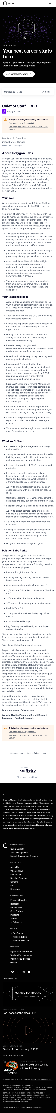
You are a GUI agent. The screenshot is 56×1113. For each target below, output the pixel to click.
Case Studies (16, 911)
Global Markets (17, 849)
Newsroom (15, 889)
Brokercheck (29, 828)
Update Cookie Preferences (41, 1080)
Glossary (14, 962)
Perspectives (16, 907)
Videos (13, 918)
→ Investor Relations (19, 940)
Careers (14, 882)
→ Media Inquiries (18, 937)
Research (14, 904)
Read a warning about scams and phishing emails (22, 1107)
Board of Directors (18, 878)
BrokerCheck (41, 1089)
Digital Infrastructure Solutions (24, 856)
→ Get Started (16, 933)
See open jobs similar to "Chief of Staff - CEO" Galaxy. (28, 128)
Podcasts (14, 915)
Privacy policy (22, 777)
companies (9, 92)
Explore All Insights (18, 900)
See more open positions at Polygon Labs (28, 753)
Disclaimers (40, 825)
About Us (14, 867)
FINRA (26, 1089)
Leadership (15, 875)
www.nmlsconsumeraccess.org (15, 1101)
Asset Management (19, 853)
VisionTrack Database (20, 959)
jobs (19, 92)
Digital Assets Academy (21, 951)
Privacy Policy (26, 1085)
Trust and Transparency (21, 955)
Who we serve (16, 871)
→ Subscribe (16, 922)
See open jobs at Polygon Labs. (22, 123)
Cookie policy (34, 777)
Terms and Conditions (11, 1085)
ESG (12, 885)
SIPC (33, 1089)
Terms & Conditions (16, 828)
